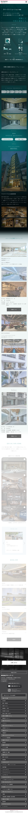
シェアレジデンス (5, 769)
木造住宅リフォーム (5, 728)
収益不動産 (4, 767)
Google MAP (4, 680)
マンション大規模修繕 (6, 737)
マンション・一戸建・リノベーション (9, 764)
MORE (14, 639)
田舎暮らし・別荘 (5, 708)
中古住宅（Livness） (6, 710)
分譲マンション (5, 705)
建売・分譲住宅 (5, 703)
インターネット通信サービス (7, 789)
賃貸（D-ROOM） (5, 757)
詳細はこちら (14, 309)
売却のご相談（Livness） (6, 713)
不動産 (3, 794)
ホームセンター (5, 806)
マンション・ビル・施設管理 (7, 784)
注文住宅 (4, 700)
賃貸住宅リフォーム (5, 718)
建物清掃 (4, 742)
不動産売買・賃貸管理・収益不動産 (8, 796)
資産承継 (4, 801)
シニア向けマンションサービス (7, 779)
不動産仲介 (4, 732)
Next (24, 543)
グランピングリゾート (6, 772)
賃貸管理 (4, 759)
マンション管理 (5, 747)
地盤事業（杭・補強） (6, 752)
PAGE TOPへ (14, 672)
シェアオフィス (5, 774)
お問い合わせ (14, 662)
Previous (3, 543)
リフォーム (4, 723)
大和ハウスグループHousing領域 (9, 695)
